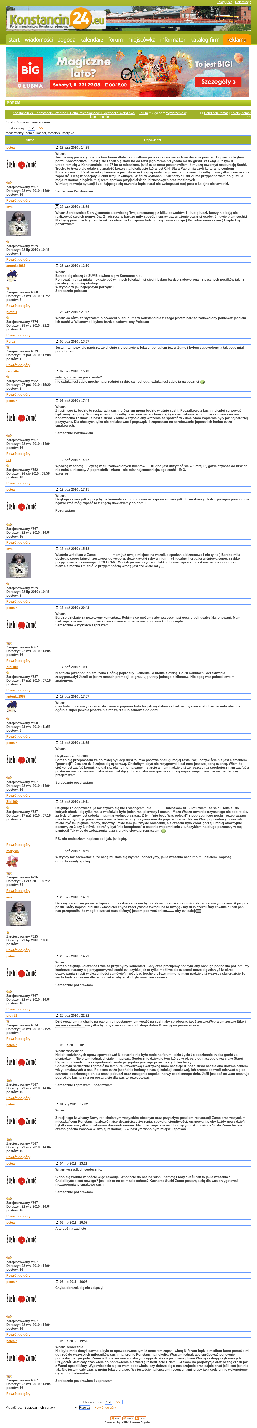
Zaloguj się (224, 2)
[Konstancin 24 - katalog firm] (205, 39)
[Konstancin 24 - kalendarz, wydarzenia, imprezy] (92, 39)
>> (41, 128)
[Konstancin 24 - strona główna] (14, 39)
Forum (143, 113)
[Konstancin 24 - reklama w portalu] (237, 39)
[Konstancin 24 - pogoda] (66, 39)
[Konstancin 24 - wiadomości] (38, 39)
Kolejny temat (241, 113)
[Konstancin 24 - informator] (173, 39)
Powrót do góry (18, 200)
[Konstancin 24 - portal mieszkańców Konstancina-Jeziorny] (128, 29)
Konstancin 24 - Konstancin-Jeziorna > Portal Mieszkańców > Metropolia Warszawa (74, 113)
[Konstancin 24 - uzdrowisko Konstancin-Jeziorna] (141, 39)
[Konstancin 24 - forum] (115, 39)
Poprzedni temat (216, 113)
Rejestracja (243, 2)
